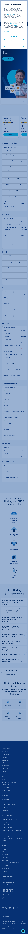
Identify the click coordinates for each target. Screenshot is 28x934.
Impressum (6, 31)
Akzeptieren (16, 25)
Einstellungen (10, 14)
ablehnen (12, 23)
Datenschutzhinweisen (9, 21)
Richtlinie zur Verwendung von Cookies (13, 19)
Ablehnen (14, 45)
